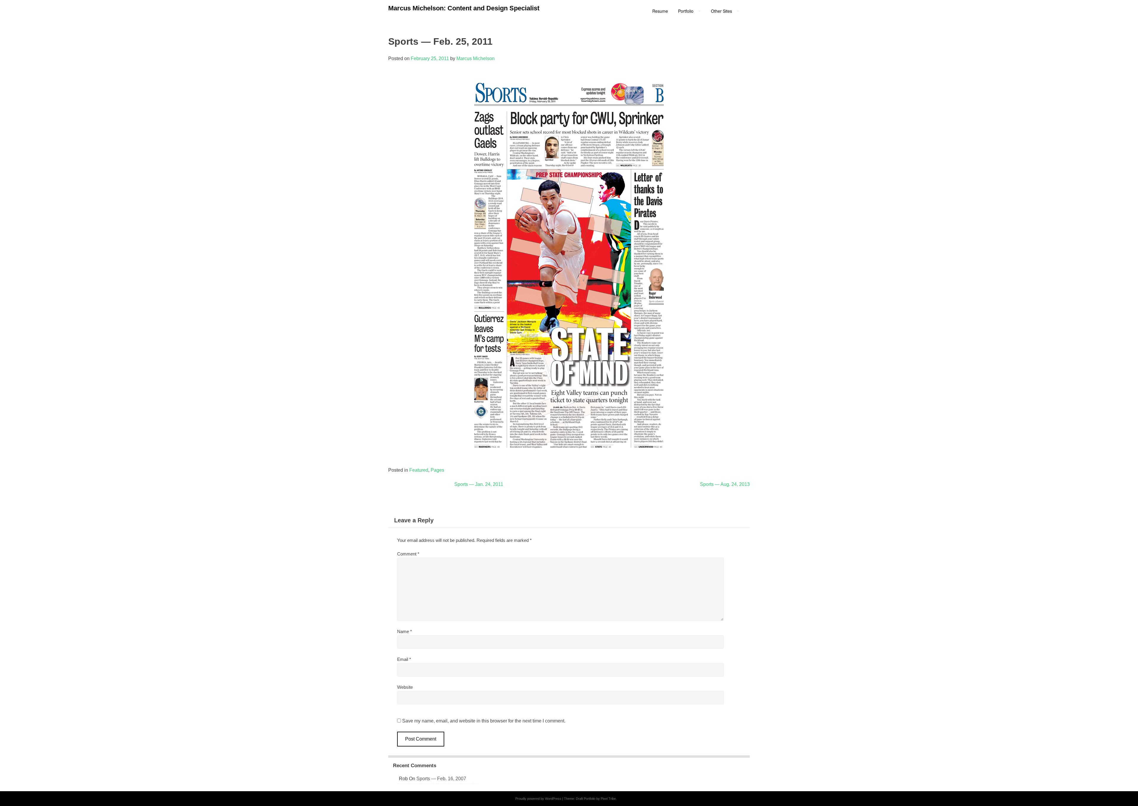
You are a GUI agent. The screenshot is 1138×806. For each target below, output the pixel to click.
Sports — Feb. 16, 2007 (441, 778)
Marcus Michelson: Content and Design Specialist (463, 8)
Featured (418, 470)
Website (405, 687)
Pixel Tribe (608, 798)
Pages (437, 470)
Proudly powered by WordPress (538, 798)
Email (404, 659)
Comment (408, 553)
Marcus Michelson (475, 58)
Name (404, 631)
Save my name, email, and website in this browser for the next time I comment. (483, 720)
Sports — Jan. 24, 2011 (478, 484)
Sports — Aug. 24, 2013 (725, 484)
